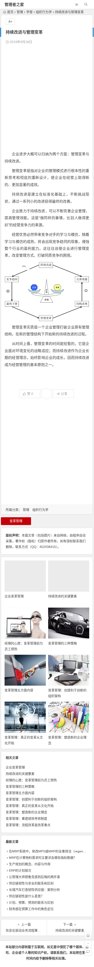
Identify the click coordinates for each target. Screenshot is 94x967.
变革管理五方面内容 (19, 690)
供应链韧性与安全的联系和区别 (31, 883)
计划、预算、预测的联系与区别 (31, 902)
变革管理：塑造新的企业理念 (26, 812)
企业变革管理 (14, 596)
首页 (10, 12)
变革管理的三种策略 (62, 643)
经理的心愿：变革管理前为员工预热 (31, 780)
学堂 (29, 12)
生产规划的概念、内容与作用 (29, 864)
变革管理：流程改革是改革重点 (28, 825)
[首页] (88, 935)
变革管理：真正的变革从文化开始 (30, 806)
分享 (64, 394)
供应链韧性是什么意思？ (26, 896)
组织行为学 (44, 12)
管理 (20, 12)
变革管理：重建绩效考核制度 (26, 818)
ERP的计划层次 (20, 870)
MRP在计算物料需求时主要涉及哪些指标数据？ (43, 857)
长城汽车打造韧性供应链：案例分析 (34, 890)
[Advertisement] (47, 98)
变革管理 (16, 521)
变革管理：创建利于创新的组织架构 (31, 799)
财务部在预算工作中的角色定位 (31, 909)
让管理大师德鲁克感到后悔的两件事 (34, 877)
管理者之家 (14, 5)
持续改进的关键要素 (62, 596)
